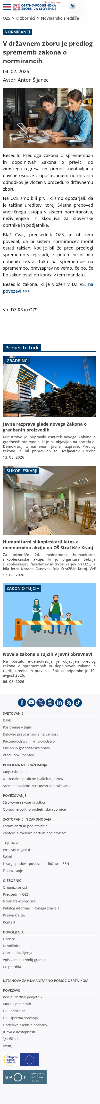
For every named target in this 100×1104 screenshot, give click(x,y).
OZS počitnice (14, 1011)
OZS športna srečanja (20, 1018)
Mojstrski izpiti (15, 771)
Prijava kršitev (14, 915)
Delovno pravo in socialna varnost (30, 734)
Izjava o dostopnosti (19, 1032)
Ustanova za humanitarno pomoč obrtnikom (45, 980)
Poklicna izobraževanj (24, 765)
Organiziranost (15, 887)
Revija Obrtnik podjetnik (22, 997)
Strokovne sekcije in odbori (25, 802)
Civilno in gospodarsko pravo (26, 748)
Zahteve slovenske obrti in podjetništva (35, 833)
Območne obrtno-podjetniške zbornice (34, 809)
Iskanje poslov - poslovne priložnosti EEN (36, 863)
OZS (6, 18)
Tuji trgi (10, 843)
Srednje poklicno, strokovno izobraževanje (37, 785)
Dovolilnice (12, 945)
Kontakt (9, 922)
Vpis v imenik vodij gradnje (25, 959)
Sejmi (7, 856)
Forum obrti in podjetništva (25, 826)
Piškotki (13, 1038)
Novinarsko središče (60, 18)
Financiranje (13, 870)
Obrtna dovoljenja (17, 952)
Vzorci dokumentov (18, 755)
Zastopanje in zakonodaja (27, 819)
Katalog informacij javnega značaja (31, 908)
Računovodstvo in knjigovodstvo (29, 741)
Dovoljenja (13, 932)
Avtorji (8, 1045)
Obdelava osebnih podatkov (25, 1025)
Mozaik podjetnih (17, 1004)
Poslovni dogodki (16, 849)
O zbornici (25, 18)
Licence (9, 939)
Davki (7, 720)
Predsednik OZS (16, 894)
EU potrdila (12, 966)
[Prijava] (72, 6)
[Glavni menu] (5, 8)
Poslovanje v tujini (17, 727)
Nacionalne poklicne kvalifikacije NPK (33, 778)
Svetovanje (13, 713)
